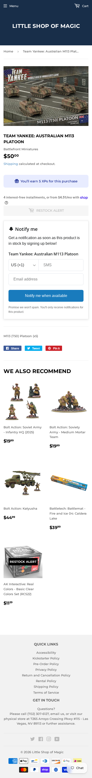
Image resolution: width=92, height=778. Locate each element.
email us (57, 714)
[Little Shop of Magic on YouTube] (56, 740)
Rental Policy (46, 681)
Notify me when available (46, 296)
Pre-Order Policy (46, 664)
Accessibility (46, 652)
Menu (13, 6)
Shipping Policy (46, 686)
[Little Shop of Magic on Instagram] (48, 740)
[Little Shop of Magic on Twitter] (32, 740)
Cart (84, 6)
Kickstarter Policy (46, 658)
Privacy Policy (46, 669)
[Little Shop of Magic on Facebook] (40, 740)
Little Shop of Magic (46, 26)
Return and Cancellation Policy (46, 675)
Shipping (11, 164)
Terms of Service (46, 692)
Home (8, 51)
